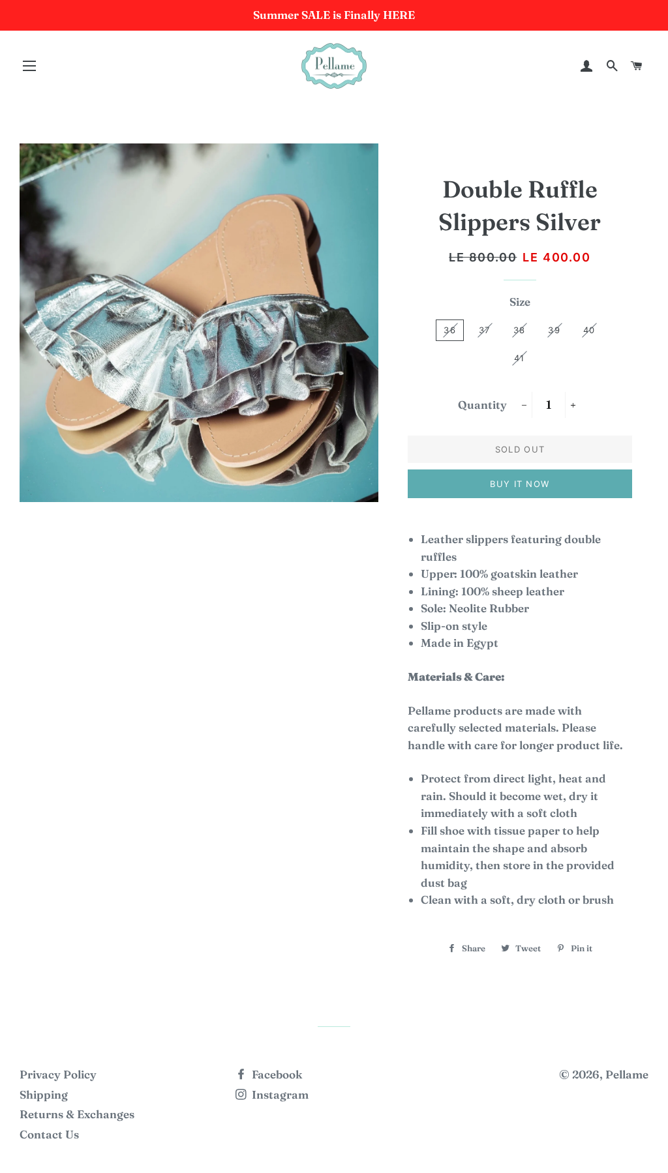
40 (589, 330)
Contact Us (49, 1134)
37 (485, 330)
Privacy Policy (58, 1074)
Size (519, 301)
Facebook (275, 1074)
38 (519, 330)
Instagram (279, 1094)
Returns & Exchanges (77, 1114)
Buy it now (519, 484)
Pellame (626, 1074)
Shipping (44, 1094)
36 (450, 330)
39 (554, 330)
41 (519, 358)
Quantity (482, 404)
